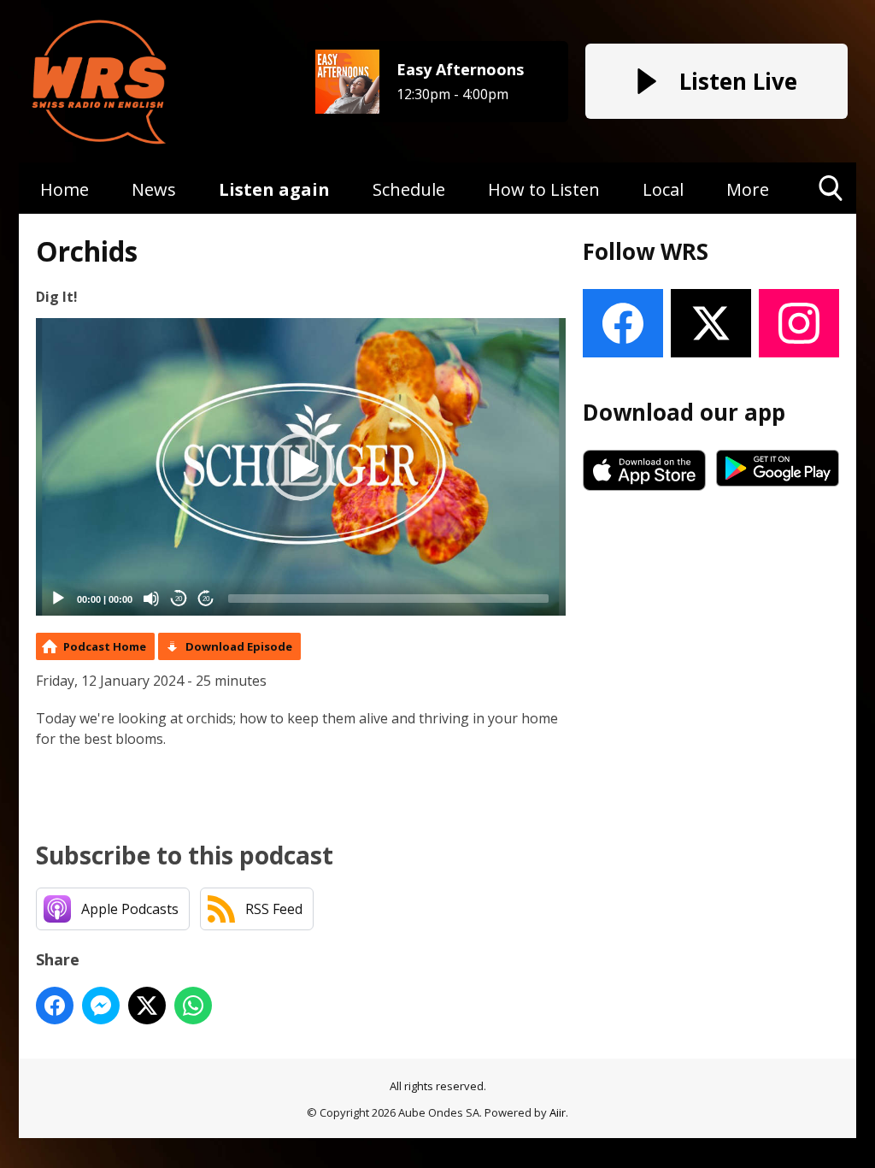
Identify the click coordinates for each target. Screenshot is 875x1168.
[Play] (58, 598)
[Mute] (151, 598)
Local (663, 189)
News (154, 189)
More (747, 189)
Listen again (274, 189)
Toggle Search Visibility (831, 213)
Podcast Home (104, 646)
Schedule (409, 189)
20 (178, 599)
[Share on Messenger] (101, 1005)
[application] (301, 467)
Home (64, 189)
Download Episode (238, 646)
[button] (301, 467)
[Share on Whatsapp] (193, 1005)
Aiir (557, 1112)
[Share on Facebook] (54, 1005)
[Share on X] (147, 1005)
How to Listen (544, 189)
